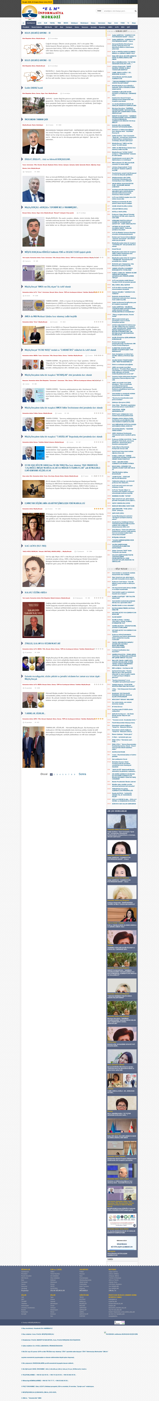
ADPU (35, 719)
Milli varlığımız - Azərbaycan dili (122, 668)
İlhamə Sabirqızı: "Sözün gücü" (122, 734)
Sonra (82, 774)
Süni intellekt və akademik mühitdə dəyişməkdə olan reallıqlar (123, 394)
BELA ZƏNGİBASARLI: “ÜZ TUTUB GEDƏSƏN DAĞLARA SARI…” (123, 63)
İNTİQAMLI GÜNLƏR (118, 537)
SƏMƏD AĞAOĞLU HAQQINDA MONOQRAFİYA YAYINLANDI (122, 269)
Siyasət (52, 1301)
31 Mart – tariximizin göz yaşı (121, 737)
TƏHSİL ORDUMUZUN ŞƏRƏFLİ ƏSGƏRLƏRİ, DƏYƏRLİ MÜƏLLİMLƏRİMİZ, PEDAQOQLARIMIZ (122, 645)
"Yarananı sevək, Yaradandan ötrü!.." (124, 720)
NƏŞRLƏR (112, 1306)
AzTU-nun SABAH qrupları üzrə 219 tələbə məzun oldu (124, 198)
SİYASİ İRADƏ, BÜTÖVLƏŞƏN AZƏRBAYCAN (122, 77)
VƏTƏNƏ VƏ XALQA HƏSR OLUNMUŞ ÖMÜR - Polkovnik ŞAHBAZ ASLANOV (122, 228)
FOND (123, 23)
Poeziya (82, 1274)
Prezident (26, 27)
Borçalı (45, 164)
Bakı (61, 27)
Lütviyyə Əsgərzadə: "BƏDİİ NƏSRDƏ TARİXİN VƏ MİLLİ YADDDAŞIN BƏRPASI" (121, 68)
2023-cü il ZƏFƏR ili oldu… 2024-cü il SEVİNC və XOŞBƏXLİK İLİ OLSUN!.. (124, 800)
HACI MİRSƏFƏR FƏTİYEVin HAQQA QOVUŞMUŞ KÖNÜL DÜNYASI (124, 425)
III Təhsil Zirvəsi (117, 707)
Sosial (52, 1305)
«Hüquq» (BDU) (114, 1276)
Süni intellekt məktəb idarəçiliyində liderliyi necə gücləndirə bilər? (123, 601)
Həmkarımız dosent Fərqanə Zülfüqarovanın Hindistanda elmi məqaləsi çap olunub (122, 99)
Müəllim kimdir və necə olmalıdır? (123, 605)
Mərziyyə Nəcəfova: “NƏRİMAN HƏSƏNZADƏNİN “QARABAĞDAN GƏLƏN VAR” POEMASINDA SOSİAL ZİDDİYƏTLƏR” (124, 111)
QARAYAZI (83, 1308)
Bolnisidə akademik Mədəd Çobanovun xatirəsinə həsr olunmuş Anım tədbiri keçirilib (124, 298)
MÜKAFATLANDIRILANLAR (117, 1308)
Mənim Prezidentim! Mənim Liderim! (124, 782)
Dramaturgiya (84, 1278)
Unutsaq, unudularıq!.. (28, 1308)
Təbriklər (85, 292)
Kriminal (53, 1314)
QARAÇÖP (83, 1310)
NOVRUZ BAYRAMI (118, 752)
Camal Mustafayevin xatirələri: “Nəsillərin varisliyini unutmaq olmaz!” (122, 517)
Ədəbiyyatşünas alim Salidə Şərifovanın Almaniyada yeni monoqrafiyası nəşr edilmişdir (122, 179)
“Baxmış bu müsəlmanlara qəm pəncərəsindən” (122, 398)
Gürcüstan (101, 23)
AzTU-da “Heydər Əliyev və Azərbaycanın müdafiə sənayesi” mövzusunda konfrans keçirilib (123, 491)
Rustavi (40, 164)
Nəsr (81, 1276)
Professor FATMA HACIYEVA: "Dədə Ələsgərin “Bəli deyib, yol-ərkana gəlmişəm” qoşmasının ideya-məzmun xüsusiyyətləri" (124, 442)
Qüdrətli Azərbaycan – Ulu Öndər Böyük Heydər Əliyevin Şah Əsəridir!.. (123, 715)
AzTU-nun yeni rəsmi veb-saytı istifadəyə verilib (122, 486)
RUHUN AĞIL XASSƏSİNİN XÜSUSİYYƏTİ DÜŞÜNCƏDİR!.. (122, 126)
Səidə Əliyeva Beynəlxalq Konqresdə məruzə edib (120, 447)
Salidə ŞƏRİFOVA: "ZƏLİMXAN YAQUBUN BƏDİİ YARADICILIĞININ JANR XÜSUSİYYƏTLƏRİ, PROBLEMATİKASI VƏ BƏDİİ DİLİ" (123, 309)
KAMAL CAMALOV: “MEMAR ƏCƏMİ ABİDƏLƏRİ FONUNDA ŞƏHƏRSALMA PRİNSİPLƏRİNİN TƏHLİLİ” (124, 275)
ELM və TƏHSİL (56, 1269)
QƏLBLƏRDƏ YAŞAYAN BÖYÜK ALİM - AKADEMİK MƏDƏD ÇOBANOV (123, 185)
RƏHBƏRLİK (113, 1299)
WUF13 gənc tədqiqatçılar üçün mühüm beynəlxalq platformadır (122, 414)
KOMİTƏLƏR (113, 1301)
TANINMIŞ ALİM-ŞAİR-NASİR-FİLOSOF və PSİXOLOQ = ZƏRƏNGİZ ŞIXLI (124, 93)
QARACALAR (84, 1314)
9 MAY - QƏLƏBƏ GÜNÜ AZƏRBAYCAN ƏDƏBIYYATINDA (123, 462)
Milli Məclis (48, 27)
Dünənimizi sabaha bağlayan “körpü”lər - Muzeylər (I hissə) (122, 730)
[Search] (136, 11)
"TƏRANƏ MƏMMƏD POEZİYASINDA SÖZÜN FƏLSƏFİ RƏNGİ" (124, 82)
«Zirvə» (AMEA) (114, 1274)
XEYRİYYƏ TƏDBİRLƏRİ (117, 1314)
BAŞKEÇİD (83, 1303)
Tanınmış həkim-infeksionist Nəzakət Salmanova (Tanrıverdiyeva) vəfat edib (124, 378)
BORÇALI (83, 1301)
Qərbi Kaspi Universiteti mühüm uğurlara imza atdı (122, 452)
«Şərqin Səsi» (113, 1282)
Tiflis (35, 164)
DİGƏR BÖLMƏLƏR (57, 1291)
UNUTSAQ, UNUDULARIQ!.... (53, 551)
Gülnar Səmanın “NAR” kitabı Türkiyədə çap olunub (122, 551)
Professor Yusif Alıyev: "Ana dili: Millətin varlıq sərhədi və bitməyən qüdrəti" (123, 583)
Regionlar (102, 27)
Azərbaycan (31, 23)
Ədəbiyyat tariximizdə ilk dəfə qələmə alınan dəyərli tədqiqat (122, 202)
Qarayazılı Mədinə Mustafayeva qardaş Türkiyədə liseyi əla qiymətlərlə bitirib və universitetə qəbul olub (123, 46)
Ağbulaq (93, 164)
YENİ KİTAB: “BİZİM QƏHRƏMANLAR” (118, 410)
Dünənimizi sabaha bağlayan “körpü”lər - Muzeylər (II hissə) (122, 726)
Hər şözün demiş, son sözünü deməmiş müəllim (122, 703)
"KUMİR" (24, 1301)
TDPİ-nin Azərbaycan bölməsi (80, 257)
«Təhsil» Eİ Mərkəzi (115, 1278)
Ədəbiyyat (74, 23)
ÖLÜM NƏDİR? (117, 617)
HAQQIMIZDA (113, 1316)
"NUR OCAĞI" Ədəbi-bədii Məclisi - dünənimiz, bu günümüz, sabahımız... (124, 770)
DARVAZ (82, 1316)
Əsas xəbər (25, 476)
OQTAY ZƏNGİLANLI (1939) (121, 503)
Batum (88, 164)
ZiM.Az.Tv (112, 1291)
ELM (45, 23)
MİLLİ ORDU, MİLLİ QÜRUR (121, 285)
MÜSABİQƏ (84, 1291)
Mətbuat (53, 1280)
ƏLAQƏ (23, 1314)
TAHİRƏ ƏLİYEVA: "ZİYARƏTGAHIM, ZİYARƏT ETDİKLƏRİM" (124, 626)
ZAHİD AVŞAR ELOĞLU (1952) (122, 206)
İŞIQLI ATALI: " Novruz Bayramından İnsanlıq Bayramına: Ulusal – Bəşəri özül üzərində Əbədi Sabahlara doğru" (124, 747)
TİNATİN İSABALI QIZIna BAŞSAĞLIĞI (120, 473)
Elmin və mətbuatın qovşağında (122, 364)
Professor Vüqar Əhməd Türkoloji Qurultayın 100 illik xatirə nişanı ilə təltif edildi (123, 216)
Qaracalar (82, 164)
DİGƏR (23, 1295)
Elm (31, 476)
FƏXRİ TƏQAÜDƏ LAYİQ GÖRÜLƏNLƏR (122, 1312)
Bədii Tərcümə (84, 1286)
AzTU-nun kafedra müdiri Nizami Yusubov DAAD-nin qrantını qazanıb (124, 281)
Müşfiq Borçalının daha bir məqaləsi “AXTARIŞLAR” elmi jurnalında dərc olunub (124, 244)
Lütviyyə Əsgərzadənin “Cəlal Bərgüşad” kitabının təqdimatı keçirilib (122, 168)
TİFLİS (82, 1297)
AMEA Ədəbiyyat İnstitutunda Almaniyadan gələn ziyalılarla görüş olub (124, 435)
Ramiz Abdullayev (37, 125)
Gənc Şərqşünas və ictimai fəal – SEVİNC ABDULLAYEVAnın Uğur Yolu (123, 355)
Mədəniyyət (84, 23)
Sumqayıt (69, 27)
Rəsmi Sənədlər (26, 1276)
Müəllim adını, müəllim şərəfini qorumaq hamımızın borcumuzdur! (123, 785)
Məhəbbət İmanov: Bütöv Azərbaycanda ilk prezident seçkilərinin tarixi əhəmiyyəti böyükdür (121, 764)
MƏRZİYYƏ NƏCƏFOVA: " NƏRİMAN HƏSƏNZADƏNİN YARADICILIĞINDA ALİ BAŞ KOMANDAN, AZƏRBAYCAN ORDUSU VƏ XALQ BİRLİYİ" (124, 119)
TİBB (59, 23)
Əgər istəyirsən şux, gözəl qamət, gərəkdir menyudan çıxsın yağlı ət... (123, 499)
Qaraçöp (72, 164)
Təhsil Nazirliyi (55, 1274)
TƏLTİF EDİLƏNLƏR (115, 1310)
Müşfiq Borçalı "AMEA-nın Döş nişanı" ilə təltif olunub (122, 144)
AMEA (110, 27)
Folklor (36, 413)
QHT (128, 27)
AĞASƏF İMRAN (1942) (120, 209)
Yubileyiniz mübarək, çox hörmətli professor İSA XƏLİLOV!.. (123, 482)
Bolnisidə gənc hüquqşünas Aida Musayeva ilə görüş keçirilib (123, 264)
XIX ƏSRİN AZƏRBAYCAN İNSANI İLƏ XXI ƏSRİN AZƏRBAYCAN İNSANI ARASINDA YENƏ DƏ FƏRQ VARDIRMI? (124, 776)
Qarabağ (93, 27)
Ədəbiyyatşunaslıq (85, 1280)
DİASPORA (54, 1288)
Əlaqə (134, 23)
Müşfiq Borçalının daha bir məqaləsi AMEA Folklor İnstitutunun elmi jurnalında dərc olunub (124, 253)
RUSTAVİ (82, 1299)
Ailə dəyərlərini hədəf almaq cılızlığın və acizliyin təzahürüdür (124, 588)
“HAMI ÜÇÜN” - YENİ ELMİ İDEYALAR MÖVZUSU (121, 477)
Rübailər (82, 1288)
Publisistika (83, 1284)
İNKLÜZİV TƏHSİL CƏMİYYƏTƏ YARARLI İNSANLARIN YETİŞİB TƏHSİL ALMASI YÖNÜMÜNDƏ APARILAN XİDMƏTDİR (122, 663)
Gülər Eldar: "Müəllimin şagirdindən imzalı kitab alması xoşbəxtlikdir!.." (123, 406)
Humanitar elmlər (35, 257)
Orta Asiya (51, 476)
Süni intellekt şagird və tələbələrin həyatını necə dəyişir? (123, 593)
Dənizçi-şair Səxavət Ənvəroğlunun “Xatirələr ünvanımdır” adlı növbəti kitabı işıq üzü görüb (123, 238)
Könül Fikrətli (116, 249)
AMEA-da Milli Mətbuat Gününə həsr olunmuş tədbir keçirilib (124, 148)
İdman (52, 1312)
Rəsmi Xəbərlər (37, 27)
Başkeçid (51, 164)
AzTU (117, 27)
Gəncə (77, 27)
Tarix (46, 93)
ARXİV (52, 1286)
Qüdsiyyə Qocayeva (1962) (121, 402)
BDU (123, 27)
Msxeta (24, 168)
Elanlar (66, 476)
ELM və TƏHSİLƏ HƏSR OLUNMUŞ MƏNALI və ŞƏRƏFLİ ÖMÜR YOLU (123, 52)
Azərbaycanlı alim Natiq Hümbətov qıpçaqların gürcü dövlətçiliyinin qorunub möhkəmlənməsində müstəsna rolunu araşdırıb (123, 192)
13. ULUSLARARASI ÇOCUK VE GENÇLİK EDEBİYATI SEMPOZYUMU (124, 104)
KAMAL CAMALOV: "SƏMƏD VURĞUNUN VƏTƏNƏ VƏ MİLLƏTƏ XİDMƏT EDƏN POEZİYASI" (123, 457)
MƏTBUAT (112, 1269)
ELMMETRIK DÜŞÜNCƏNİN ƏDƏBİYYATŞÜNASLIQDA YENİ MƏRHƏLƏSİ (122, 349)
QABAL (82, 1312)
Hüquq (52, 1299)
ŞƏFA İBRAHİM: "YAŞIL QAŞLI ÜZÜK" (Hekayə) (122, 509)
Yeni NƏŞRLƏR (114, 1286)
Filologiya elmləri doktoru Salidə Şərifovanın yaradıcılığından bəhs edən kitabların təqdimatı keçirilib (123, 420)
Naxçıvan (85, 27)
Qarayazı (66, 164)
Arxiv (116, 23)
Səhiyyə (53, 1308)
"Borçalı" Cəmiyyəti (60, 213)
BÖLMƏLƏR (25, 1269)
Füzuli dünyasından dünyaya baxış (123, 723)
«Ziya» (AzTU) (113, 1272)
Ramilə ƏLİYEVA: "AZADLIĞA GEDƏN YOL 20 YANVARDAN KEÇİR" (122, 795)
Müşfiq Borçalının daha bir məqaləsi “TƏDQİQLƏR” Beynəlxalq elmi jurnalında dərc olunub (124, 259)
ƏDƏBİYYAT (84, 1269)
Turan (24, 164)
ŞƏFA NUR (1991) (118, 513)
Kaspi (98, 164)
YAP (56, 27)
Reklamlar (24, 1312)
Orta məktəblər (55, 1278)
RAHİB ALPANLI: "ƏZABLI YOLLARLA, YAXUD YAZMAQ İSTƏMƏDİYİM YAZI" (122, 621)
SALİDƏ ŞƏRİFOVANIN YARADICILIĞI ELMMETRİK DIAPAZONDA (121, 546)
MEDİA (66, 23)
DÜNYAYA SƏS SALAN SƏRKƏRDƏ (124, 804)
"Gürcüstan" (53, 380)
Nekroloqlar (25, 1305)
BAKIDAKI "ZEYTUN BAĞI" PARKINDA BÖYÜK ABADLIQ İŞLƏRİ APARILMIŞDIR (122, 695)
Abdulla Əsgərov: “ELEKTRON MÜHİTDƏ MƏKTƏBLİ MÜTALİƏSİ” (123, 685)
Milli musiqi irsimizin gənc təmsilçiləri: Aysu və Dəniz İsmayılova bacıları (121, 320)
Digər (110, 23)
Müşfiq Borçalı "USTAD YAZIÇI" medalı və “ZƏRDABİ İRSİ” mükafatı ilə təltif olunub (124, 153)
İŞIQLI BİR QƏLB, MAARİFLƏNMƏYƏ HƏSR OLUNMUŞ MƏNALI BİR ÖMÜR (124, 57)
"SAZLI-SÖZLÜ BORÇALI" (30, 551)
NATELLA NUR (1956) (119, 212)
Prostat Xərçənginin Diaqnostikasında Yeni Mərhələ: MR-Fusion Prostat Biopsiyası (124, 343)
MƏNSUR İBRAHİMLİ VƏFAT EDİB (123, 506)
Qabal (77, 164)
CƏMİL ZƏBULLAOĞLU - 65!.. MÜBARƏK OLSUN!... (121, 73)
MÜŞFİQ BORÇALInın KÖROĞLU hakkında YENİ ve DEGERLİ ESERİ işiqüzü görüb (123, 87)
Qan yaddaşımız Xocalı (119, 759)
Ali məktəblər (54, 1276)
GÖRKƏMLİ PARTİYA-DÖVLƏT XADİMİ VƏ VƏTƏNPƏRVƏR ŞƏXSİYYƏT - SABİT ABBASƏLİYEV (124, 222)
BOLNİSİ (82, 1305)
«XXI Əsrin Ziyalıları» (115, 1284)
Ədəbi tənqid (84, 1282)
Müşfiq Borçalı (40, 38)
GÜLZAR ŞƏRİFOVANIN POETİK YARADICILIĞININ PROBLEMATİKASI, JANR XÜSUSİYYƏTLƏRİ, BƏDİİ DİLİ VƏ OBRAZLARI (123, 558)
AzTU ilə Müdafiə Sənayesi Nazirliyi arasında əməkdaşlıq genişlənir (123, 233)
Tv (128, 23)
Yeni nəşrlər (25, 257)
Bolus (34, 38)
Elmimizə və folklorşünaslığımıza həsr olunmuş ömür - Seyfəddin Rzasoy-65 (123, 131)
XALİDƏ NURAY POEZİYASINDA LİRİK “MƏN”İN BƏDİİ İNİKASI (122, 361)
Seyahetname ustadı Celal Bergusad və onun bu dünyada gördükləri (124, 174)
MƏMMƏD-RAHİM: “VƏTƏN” (121, 496)
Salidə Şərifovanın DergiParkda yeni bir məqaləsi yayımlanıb (124, 303)
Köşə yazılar (70, 213)
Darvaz (38, 93)
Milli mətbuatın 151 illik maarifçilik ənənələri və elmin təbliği (123, 163)
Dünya (93, 23)
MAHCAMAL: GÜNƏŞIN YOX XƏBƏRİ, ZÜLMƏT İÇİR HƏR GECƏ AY (123, 467)
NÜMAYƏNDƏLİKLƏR (116, 1303)
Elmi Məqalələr (26, 38)
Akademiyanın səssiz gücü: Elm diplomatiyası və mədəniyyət (122, 159)
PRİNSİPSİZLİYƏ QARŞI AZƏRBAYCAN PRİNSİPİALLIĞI (122, 789)
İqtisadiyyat (54, 1303)
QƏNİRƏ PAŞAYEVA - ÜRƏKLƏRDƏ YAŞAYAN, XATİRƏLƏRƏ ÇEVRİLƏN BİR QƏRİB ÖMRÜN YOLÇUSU (124, 656)
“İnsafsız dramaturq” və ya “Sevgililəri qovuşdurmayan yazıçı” (123, 681)
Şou (51, 1316)
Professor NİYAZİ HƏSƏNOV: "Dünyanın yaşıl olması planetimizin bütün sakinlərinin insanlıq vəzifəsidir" (124, 637)
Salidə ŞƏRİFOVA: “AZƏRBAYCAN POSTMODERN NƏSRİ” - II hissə (123, 36)
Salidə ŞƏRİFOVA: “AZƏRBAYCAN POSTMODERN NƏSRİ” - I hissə (123, 40)
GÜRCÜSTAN (84, 1295)
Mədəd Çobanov (49, 442)
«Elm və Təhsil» (114, 1280)
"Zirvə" (40, 292)
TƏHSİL (52, 23)
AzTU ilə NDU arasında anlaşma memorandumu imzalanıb (122, 288)
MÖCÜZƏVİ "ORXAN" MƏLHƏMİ (122, 699)
